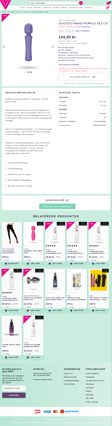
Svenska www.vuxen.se (33, 423)
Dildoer (89, 391)
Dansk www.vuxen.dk (90, 423)
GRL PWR (90, 398)
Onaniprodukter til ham (95, 381)
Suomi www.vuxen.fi (52, 423)
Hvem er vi (68, 374)
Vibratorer (26, 12)
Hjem (4, 12)
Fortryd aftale (69, 384)
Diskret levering (70, 377)
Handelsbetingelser (71, 381)
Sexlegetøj (11, 12)
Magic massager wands (40, 12)
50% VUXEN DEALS (84, 27)
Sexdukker (90, 388)
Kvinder (18, 12)
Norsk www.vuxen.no (71, 423)
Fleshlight (89, 395)
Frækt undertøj (92, 402)
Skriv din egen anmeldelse (57, 206)
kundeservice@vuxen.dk (42, 380)
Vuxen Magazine (92, 374)
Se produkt (13, 263)
